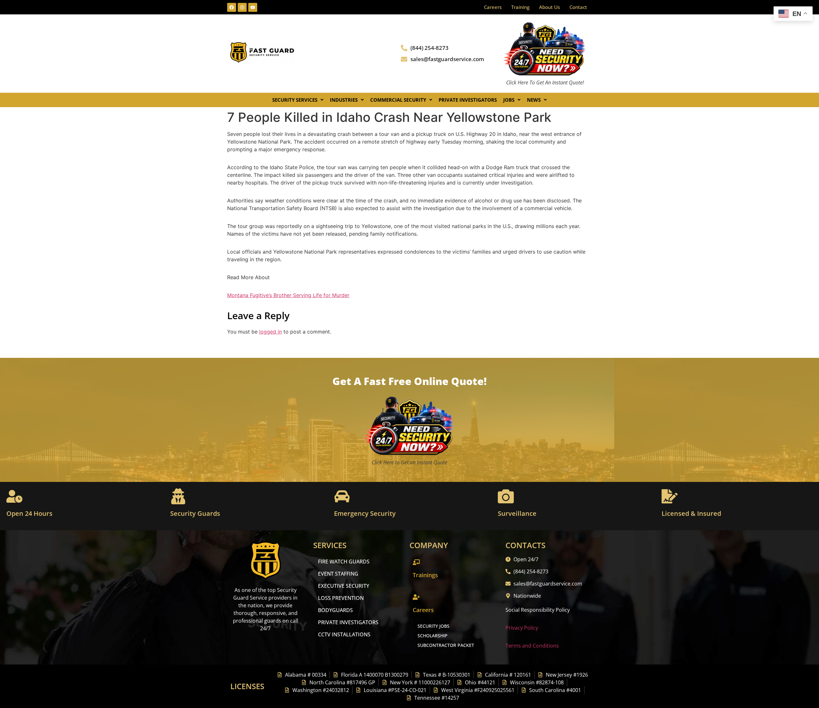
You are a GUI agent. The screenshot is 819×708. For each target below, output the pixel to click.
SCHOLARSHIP (432, 636)
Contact (578, 7)
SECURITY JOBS (433, 626)
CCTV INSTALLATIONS (344, 634)
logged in (270, 331)
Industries (344, 100)
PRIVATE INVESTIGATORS (348, 622)
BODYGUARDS (335, 610)
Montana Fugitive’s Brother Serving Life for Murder (288, 295)
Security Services (294, 100)
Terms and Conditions (532, 645)
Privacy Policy (521, 627)
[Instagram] (242, 7)
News (534, 100)
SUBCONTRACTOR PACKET (445, 645)
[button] (298, 100)
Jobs (508, 100)
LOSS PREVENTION (341, 598)
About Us (549, 7)
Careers (493, 7)
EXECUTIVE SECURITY (343, 585)
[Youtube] (252, 7)
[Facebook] (231, 7)
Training (520, 7)
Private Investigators (468, 100)
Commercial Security (398, 100)
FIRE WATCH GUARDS (344, 561)
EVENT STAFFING (338, 573)
